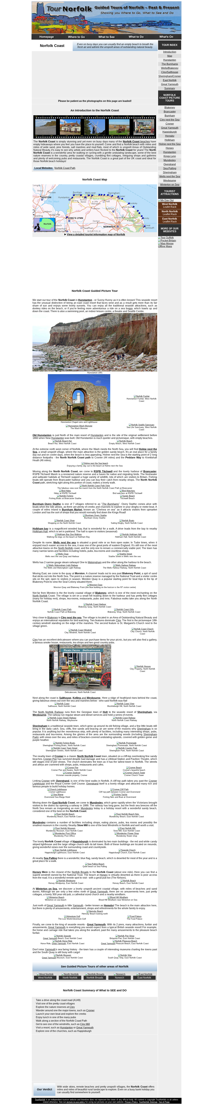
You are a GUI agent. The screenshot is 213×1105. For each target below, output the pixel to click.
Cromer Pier (50, 759)
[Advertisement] (95, 74)
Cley (118, 620)
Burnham (170, 115)
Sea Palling (169, 168)
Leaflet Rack (170, 213)
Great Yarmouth (99, 891)
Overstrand (92, 783)
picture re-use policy (76, 1102)
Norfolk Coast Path (64, 168)
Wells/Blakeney (169, 68)
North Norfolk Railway (51, 712)
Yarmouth (78, 905)
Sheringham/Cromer (169, 76)
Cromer (45, 781)
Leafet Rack (169, 205)
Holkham (170, 140)
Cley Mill (85, 1024)
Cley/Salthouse (169, 72)
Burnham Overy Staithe (47, 504)
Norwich (119, 977)
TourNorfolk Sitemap (148, 1102)
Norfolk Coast (131, 141)
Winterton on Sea (169, 184)
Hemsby (169, 136)
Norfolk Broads (80, 872)
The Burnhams (110, 504)
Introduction (169, 52)
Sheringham (144, 728)
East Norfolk (59, 802)
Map (169, 56)
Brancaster (170, 111)
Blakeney (52, 617)
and (86, 698)
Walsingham (95, 562)
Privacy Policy (131, 1102)
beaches (144, 141)
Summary (169, 88)
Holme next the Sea (170, 144)
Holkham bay (40, 528)
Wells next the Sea (169, 176)
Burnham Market (72, 509)
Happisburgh (169, 132)
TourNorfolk (40, 1099)
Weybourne (169, 180)
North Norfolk (65, 548)
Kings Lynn (170, 156)
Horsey (37, 872)
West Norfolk (45, 977)
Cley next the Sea (169, 119)
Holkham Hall (40, 531)
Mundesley (87, 808)
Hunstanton (97, 435)
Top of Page (164, 1102)
